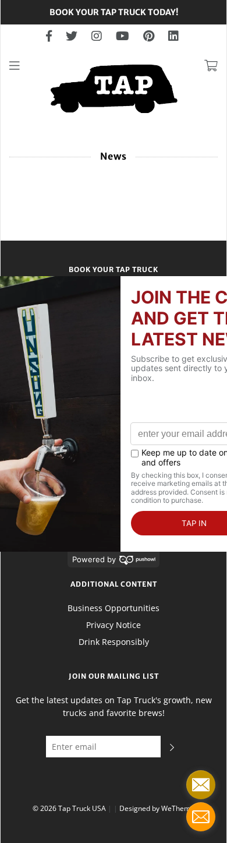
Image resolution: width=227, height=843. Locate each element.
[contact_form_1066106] (200, 784)
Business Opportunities (113, 607)
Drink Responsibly (114, 641)
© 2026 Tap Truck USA (69, 808)
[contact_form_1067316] (200, 816)
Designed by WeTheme (156, 808)
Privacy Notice (113, 624)
